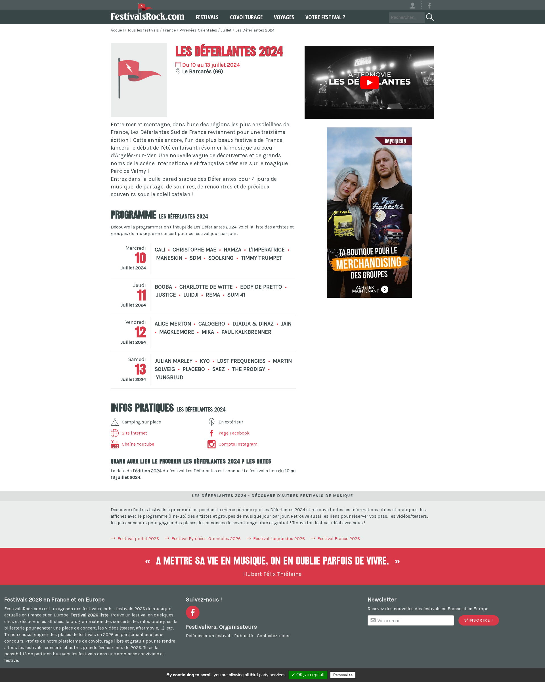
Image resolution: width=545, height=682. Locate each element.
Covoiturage (246, 17)
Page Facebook (234, 433)
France (169, 30)
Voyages (284, 17)
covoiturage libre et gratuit (116, 641)
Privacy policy (370, 675)
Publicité (243, 635)
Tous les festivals (143, 30)
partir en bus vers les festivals (65, 653)
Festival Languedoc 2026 (279, 538)
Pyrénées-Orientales (198, 30)
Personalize (343, 675)
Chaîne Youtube (138, 444)
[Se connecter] (415, 5)
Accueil (117, 30)
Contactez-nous (273, 635)
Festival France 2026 (338, 538)
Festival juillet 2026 (138, 538)
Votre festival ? (325, 17)
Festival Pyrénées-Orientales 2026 (206, 538)
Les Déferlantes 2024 (254, 30)
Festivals (207, 17)
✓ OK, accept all (308, 674)
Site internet (134, 433)
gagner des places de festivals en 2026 (74, 634)
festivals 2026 (130, 608)
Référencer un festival (208, 635)
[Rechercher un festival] (429, 16)
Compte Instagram (238, 444)
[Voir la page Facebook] (429, 6)
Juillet (226, 30)
